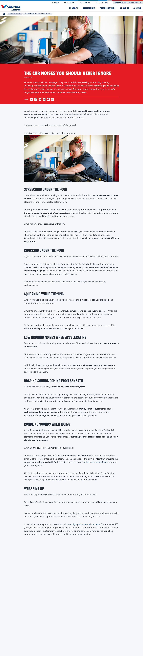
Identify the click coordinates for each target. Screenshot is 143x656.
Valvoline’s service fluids (96, 462)
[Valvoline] (11, 8)
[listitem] (55, 2)
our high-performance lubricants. (84, 524)
